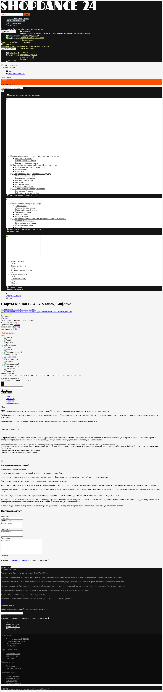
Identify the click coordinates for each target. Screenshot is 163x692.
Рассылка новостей (41, 46)
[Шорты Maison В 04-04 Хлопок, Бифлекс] (18, 310)
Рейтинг (4, 556)
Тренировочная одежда (41, 174)
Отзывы (18, 287)
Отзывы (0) (10, 399)
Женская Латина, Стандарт (26, 208)
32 (16, 376)
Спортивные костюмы (24, 187)
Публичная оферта (13, 23)
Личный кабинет (13, 676)
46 (53, 376)
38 (32, 376)
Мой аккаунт (7, 44)
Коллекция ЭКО (22, 184)
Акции (17, 232)
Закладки (29, 46)
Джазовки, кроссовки (24, 225)
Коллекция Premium (37, 189)
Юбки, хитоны (21, 171)
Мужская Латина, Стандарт (26, 210)
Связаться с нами (27, 38)
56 (80, 376)
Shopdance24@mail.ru (28, 55)
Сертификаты (11, 25)
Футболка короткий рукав (21, 270)
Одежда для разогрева (24, 180)
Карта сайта (39, 38)
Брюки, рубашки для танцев (26, 163)
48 (59, 376)
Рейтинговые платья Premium (27, 193)
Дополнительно (28, 40)
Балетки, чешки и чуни (24, 221)
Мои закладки (11, 681)
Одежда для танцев (32, 95)
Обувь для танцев (30, 195)
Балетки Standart (17, 262)
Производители (7, 42)
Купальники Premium (24, 191)
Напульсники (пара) (19, 274)
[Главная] (7, 294)
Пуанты (18, 227)
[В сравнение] (6, 390)
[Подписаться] (2, 616)
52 (69, 376)
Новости (19, 289)
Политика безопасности (15, 21)
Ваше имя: (5, 516)
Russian (17, 36)
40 (37, 376)
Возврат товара (12, 656)
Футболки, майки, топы (25, 176)
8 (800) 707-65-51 (27, 57)
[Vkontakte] (2, 603)
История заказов (18, 46)
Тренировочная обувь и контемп (52, 219)
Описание (10, 396)
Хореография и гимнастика (46, 165)
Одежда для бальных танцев (47, 156)
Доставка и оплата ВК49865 (17, 19)
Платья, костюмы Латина (25, 161)
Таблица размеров (8, 333)
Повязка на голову (18, 279)
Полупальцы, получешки (25, 223)
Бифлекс (7, 380)
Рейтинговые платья (23, 159)
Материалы (10, 401)
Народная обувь (21, 216)
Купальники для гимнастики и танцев (30, 167)
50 (64, 376)
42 (43, 376)
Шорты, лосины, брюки (25, 178)
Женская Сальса (21, 214)
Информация (27, 31)
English (16, 38)
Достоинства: (6, 521)
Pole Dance (19, 182)
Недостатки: (6, 529)
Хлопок (17, 380)
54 (75, 376)
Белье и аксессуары (33, 229)
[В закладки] (2, 390)
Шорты (14, 283)
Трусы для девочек (18, 266)
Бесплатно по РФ (27, 59)
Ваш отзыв (5, 538)
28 (5, 376)
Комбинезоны (21, 169)
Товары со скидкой (22, 42)
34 (21, 376)
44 (48, 376)
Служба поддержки (30, 36)
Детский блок (20, 206)
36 (26, 376)
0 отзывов (5, 316)
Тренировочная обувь (24, 212)
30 (10, 376)
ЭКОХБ (27, 380)
